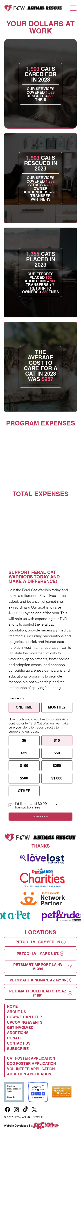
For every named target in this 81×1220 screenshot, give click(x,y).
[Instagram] (16, 1109)
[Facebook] (7, 1109)
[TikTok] (25, 1109)
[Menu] (73, 8)
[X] (34, 1109)
